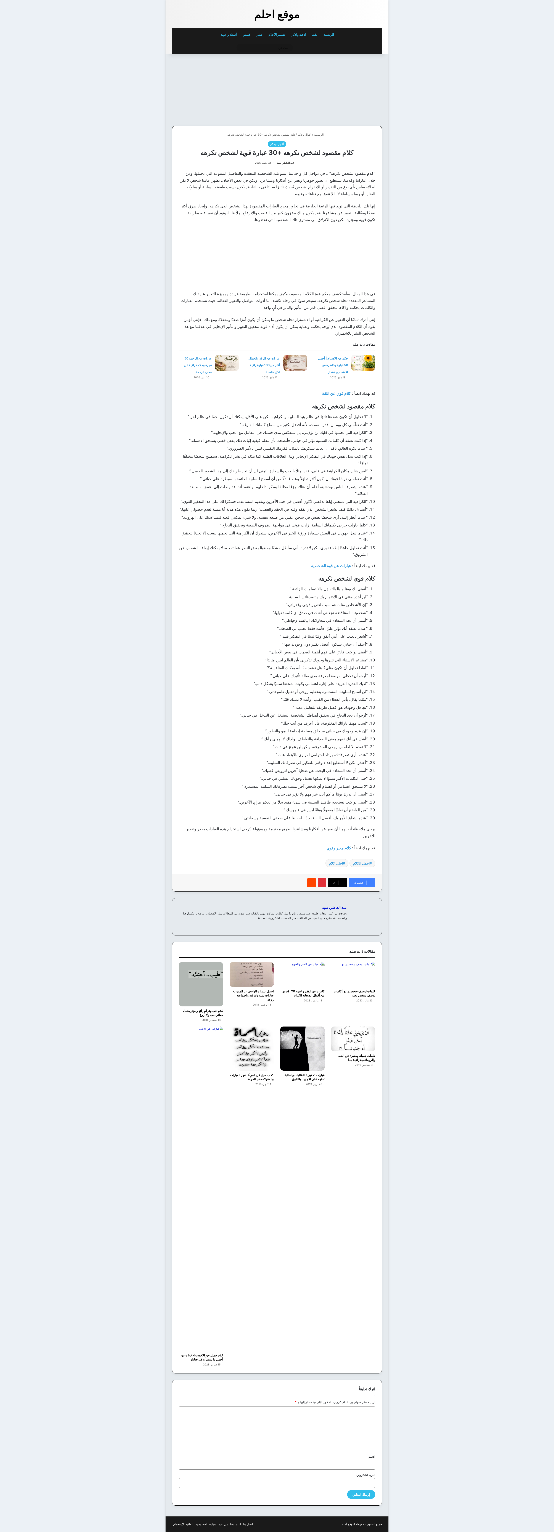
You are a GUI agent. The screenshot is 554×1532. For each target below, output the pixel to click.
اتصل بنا (248, 1524)
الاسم (372, 1456)
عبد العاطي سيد (285, 162)
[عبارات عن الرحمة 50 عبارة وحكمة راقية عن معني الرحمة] (227, 363)
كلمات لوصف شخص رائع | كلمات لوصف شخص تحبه (354, 993)
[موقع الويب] (344, 925)
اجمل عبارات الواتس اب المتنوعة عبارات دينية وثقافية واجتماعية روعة (253, 995)
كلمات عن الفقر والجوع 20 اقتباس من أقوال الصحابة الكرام (303, 993)
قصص (247, 34)
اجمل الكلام (361, 863)
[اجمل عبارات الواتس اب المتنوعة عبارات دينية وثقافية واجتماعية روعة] (252, 974)
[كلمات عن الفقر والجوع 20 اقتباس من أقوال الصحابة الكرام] (302, 974)
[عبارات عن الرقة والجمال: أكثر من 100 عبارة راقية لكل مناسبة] (295, 363)
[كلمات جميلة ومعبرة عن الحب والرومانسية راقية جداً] (353, 1039)
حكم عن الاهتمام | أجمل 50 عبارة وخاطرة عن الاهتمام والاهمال (333, 365)
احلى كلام (336, 863)
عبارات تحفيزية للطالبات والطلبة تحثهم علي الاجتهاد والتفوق (305, 1077)
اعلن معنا (235, 1524)
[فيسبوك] (339, 925)
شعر (260, 34)
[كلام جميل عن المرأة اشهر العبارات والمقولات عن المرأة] (252, 1049)
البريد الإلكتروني (365, 1475)
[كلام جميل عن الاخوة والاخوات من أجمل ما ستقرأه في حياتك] (201, 1189)
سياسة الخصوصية (205, 1524)
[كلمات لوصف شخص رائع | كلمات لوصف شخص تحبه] (353, 974)
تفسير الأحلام (277, 34)
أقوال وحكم (304, 134)
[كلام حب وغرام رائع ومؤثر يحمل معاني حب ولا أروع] (201, 984)
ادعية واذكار (298, 34)
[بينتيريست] (322, 882)
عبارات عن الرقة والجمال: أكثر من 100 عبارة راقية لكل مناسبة (264, 365)
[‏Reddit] (311, 882)
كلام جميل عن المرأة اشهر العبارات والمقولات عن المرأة (252, 1077)
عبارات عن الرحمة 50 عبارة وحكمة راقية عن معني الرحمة (198, 365)
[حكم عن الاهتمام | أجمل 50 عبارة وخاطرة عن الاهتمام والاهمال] (363, 363)
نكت (314, 34)
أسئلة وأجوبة (229, 34)
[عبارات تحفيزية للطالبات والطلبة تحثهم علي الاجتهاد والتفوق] (302, 1049)
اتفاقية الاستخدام (183, 1524)
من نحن (223, 1524)
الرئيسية (329, 34)
